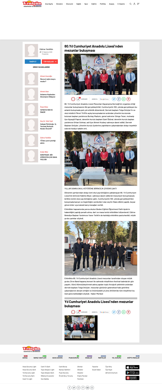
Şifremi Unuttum (111, 373)
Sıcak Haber (96, 370)
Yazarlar (95, 367)
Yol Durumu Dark (28, 376)
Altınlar (80, 367)
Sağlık (78, 4)
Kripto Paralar (133, 357)
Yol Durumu (116, 357)
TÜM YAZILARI (48, 62)
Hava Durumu (57, 357)
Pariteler (102, 357)
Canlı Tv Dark (45, 367)
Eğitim (94, 4)
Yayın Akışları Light (47, 370)
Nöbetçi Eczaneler (47, 376)
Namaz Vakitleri (40, 357)
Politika (103, 4)
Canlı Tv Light (27, 379)
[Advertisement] (81, 24)
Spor (86, 4)
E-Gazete (121, 4)
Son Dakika (45, 379)
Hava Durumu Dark (29, 370)
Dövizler (80, 370)
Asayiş (111, 4)
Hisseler (88, 357)
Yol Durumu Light (29, 373)
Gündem (59, 4)
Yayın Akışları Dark (47, 373)
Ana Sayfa (49, 4)
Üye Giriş (108, 367)
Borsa (25, 357)
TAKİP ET (32, 61)
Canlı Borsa (63, 367)
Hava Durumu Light (29, 367)
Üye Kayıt (108, 370)
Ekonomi (69, 4)
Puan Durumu (74, 357)
